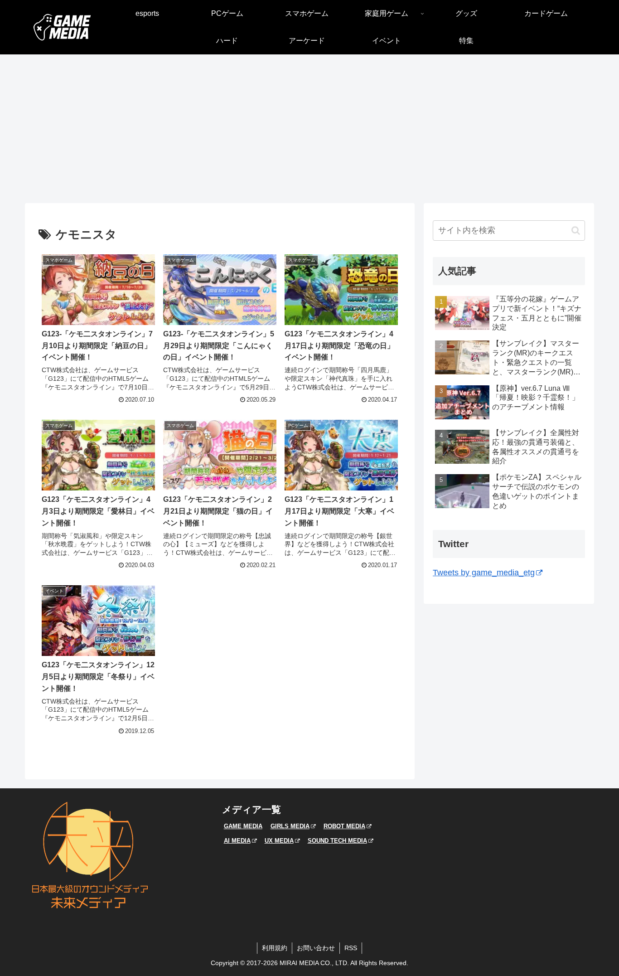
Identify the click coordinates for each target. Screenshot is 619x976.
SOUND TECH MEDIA (337, 840)
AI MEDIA (237, 840)
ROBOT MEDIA (344, 826)
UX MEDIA (279, 840)
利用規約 (274, 948)
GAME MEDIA (243, 826)
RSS (350, 948)
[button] (576, 230)
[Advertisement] (309, 128)
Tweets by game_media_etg (484, 572)
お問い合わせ (316, 948)
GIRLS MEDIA (290, 826)
